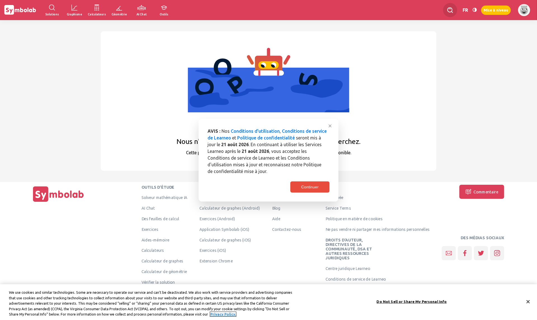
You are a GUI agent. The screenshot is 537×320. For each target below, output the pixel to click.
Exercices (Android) (217, 218)
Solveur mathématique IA (165, 197)
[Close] (528, 302)
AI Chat (148, 208)
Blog (276, 208)
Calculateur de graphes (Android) (229, 208)
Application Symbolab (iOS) (224, 229)
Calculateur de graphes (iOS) (225, 240)
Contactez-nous (286, 229)
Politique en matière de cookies (354, 218)
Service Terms (338, 208)
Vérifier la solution (158, 282)
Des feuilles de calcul (160, 218)
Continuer (310, 187)
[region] (268, 302)
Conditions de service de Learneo (356, 279)
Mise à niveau (496, 10)
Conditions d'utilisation (255, 131)
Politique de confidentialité (266, 137)
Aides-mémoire (155, 240)
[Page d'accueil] (58, 202)
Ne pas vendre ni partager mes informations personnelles (378, 229)
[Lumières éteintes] (475, 10)
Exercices (150, 229)
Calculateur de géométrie (164, 271)
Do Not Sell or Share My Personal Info (411, 302)
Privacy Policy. (223, 314)
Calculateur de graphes (162, 261)
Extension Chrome (216, 261)
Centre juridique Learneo (348, 268)
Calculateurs (153, 250)
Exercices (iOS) (212, 250)
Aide (276, 218)
